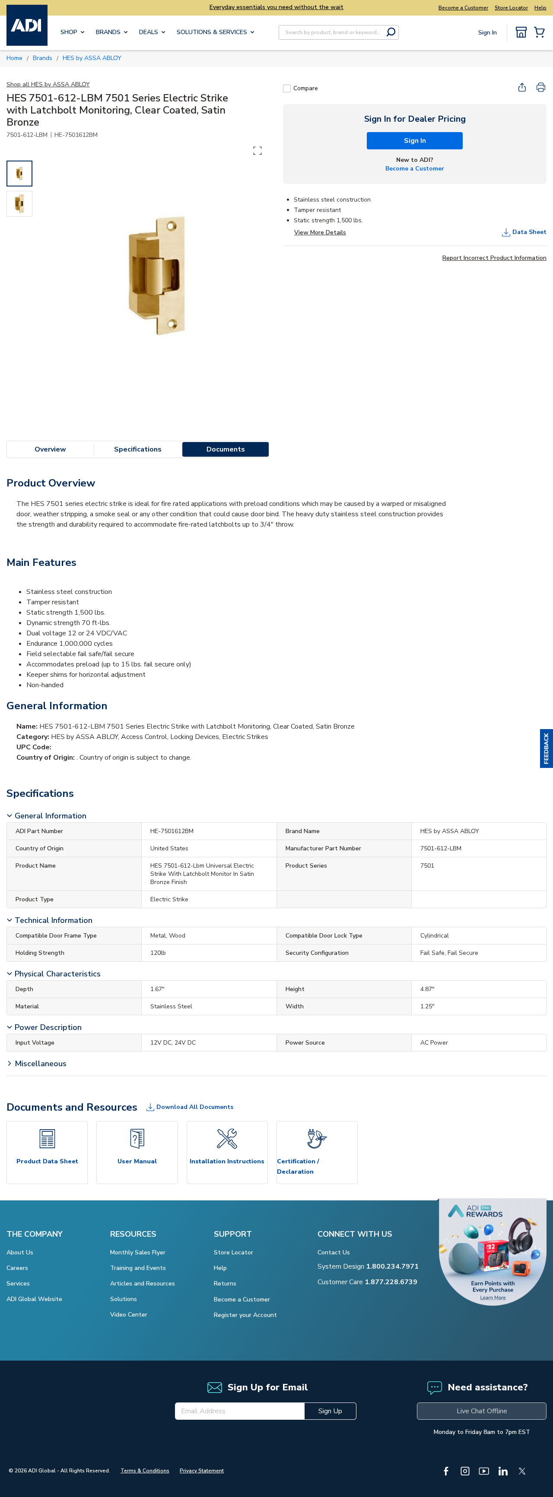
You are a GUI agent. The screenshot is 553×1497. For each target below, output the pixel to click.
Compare (305, 88)
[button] (546, 748)
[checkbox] (287, 88)
